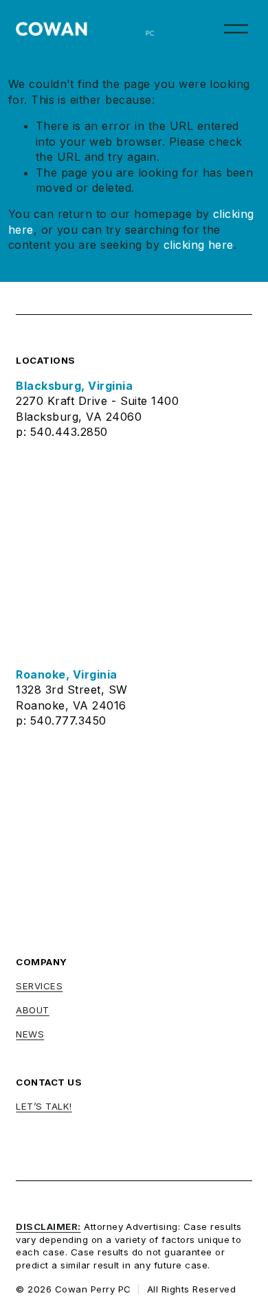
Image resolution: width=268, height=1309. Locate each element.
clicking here (199, 245)
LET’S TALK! (43, 1106)
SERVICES (39, 985)
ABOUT (32, 1009)
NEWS (30, 1034)
